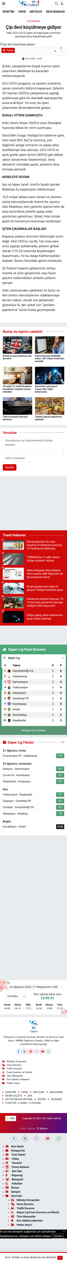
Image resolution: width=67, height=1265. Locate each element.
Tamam (58, 1236)
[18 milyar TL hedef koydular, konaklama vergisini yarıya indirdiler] (17, 375)
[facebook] (14, 1138)
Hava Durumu (14, 1065)
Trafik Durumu (14, 1068)
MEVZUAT (36, 11)
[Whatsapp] (48, 1051)
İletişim (16, 1191)
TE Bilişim (41, 1128)
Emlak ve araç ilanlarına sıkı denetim (34, 1257)
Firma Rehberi (20, 1167)
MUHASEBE (56, 1092)
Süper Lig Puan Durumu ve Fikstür (38, 1212)
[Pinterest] (30, 1051)
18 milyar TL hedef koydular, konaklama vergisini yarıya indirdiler (17, 389)
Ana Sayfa (17, 1146)
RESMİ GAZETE (13, 1095)
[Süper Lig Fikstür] (62, 742)
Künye (15, 1187)
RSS (12, 1118)
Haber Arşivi (13, 1083)
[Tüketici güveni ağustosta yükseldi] (49, 405)
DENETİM (8, 11)
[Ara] (56, 4)
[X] (24, 1051)
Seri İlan (16, 1171)
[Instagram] (36, 1051)
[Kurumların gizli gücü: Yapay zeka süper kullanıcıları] (49, 375)
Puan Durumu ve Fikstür (19, 1072)
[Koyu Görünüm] (62, 4)
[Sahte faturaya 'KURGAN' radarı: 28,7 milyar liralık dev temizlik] (49, 344)
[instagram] (36, 1138)
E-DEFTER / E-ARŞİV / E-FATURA (23, 1103)
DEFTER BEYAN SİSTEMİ (18, 1099)
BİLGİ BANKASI (55, 11)
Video (15, 1158)
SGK (29, 1095)
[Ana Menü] (3, 3)
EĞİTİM (42, 1099)
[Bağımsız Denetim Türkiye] (29, 3)
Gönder (9, 467)
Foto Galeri (18, 1154)
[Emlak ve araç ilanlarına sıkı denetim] (17, 344)
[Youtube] (42, 1051)
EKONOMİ (33, 21)
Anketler (16, 1183)
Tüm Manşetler (15, 1075)
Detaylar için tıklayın (33, 730)
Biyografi (17, 1179)
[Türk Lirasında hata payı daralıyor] (17, 405)
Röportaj (16, 1175)
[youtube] (47, 1138)
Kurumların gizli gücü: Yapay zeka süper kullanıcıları (46, 389)
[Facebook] (18, 1051)
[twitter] (25, 1138)
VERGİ (22, 11)
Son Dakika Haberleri (18, 1079)
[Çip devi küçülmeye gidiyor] (33, 44)
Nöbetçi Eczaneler (17, 1061)
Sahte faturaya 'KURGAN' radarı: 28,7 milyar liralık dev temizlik (49, 359)
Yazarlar (16, 1162)
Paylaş (9, 50)
